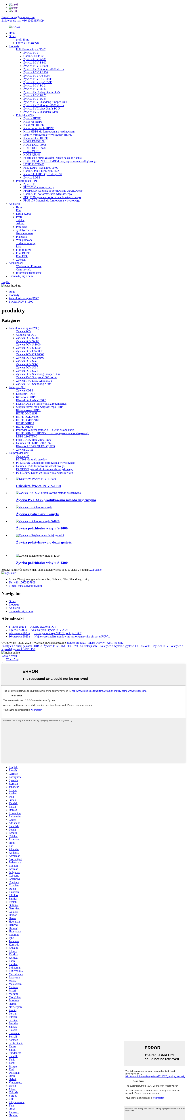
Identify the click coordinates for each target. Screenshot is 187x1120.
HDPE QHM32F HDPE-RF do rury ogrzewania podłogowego (59, 161)
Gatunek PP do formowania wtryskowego (47, 193)
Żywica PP (29, 184)
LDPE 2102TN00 (33, 164)
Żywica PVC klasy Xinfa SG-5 (41, 92)
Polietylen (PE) (25, 115)
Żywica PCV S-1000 (35, 65)
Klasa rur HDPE (33, 121)
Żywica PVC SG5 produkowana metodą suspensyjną (56, 500)
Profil (19, 216)
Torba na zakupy (25, 243)
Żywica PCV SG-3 (34, 85)
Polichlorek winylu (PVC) (31, 49)
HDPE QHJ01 (31, 154)
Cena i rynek (23, 269)
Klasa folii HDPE (33, 124)
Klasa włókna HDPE (35, 138)
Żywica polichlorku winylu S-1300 (42, 563)
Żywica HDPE (32, 118)
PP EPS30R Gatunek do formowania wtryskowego (53, 190)
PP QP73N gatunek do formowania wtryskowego (52, 197)
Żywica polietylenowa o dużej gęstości (44, 542)
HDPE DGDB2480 (34, 147)
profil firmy (22, 39)
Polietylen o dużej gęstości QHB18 (21, 646)
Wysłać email (9, 655)
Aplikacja (14, 203)
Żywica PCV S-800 (34, 62)
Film (18, 210)
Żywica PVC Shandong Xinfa (40, 111)
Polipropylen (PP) (26, 180)
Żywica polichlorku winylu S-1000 (42, 528)
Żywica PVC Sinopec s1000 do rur (43, 69)
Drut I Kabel (23, 213)
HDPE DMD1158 (34, 141)
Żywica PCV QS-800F (36, 75)
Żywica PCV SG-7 (34, 95)
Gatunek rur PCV (33, 55)
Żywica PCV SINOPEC (57, 646)
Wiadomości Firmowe (28, 266)
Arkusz (20, 223)
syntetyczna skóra (26, 230)
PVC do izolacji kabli (85, 646)
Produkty (14, 46)
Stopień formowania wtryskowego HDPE (47, 134)
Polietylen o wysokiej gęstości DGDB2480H (126, 646)
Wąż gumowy (24, 239)
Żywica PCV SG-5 (34, 88)
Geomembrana (24, 233)
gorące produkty (76, 642)
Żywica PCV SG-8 (34, 98)
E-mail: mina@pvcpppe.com (18, 17)
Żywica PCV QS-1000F (37, 78)
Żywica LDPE (31, 177)
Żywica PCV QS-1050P (37, 82)
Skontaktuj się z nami (21, 276)
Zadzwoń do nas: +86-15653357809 (22, 20)
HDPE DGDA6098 (35, 144)
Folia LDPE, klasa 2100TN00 (40, 167)
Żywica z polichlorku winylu (37, 514)
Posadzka (21, 226)
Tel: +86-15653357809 (22, 582)
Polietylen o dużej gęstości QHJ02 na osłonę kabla (52, 157)
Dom (12, 32)
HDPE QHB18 (32, 151)
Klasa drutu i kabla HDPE (38, 128)
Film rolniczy (23, 249)
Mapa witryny (96, 642)
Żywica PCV (31, 52)
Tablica (20, 220)
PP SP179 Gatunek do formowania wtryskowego (51, 200)
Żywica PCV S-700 (34, 59)
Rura (19, 207)
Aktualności (16, 262)
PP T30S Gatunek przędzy (38, 187)
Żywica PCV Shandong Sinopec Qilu (45, 101)
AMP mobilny (115, 642)
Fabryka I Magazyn (27, 42)
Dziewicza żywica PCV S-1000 (38, 486)
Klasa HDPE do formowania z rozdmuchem (49, 131)
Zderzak (21, 259)
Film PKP (22, 256)
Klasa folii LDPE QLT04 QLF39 (42, 174)
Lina (18, 246)
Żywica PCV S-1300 (35, 72)
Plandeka (21, 236)
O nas (12, 36)
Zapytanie (96, 569)
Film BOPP (23, 253)
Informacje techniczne (28, 272)
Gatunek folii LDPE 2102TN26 (41, 170)
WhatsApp (12, 659)
